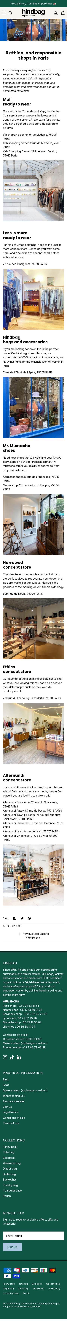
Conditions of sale (14, 1117)
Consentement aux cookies (26, 1306)
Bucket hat (9, 1179)
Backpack (9, 1157)
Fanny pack (10, 1146)
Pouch (7, 1195)
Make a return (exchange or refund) (25, 1043)
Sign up (12, 1246)
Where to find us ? (14, 1095)
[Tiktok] (12, 1057)
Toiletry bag (10, 1185)
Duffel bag (9, 1174)
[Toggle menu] (4, 13)
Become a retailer (14, 1101)
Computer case (12, 1190)
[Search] (12, 13)
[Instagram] (5, 1057)
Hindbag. (16, 1303)
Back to (44, 933)
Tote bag (8, 1152)
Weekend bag (12, 1163)
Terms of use (11, 1123)
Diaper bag (10, 1168)
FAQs (6, 1084)
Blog (6, 1079)
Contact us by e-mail (15, 1034)
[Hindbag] (33, 13)
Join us (7, 1106)
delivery (21, 3)
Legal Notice (10, 1112)
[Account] (55, 13)
